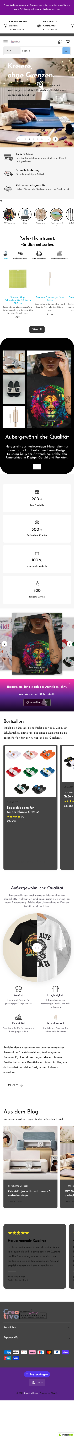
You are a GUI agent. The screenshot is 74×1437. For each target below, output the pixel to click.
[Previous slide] (4, 644)
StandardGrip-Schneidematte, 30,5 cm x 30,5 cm (18, 300)
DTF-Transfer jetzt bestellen (35, 127)
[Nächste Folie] (48, 139)
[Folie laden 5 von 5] (42, 139)
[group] (9, 216)
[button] (5, 41)
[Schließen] (69, 683)
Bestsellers (13, 721)
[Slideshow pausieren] (55, 139)
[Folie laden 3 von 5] (33, 139)
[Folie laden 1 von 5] (25, 139)
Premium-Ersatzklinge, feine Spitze (50, 298)
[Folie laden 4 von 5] (38, 139)
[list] (37, 26)
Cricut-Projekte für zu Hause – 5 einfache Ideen (29, 1193)
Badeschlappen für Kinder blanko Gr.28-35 (23, 810)
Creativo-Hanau (31, 1393)
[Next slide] (69, 644)
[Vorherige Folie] (19, 139)
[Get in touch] (60, 41)
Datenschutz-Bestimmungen (37, 7)
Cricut (13, 1085)
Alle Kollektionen (50, 1085)
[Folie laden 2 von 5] (29, 139)
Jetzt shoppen (37, 466)
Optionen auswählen (30, 862)
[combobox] (46, 50)
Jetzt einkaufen (37, 667)
